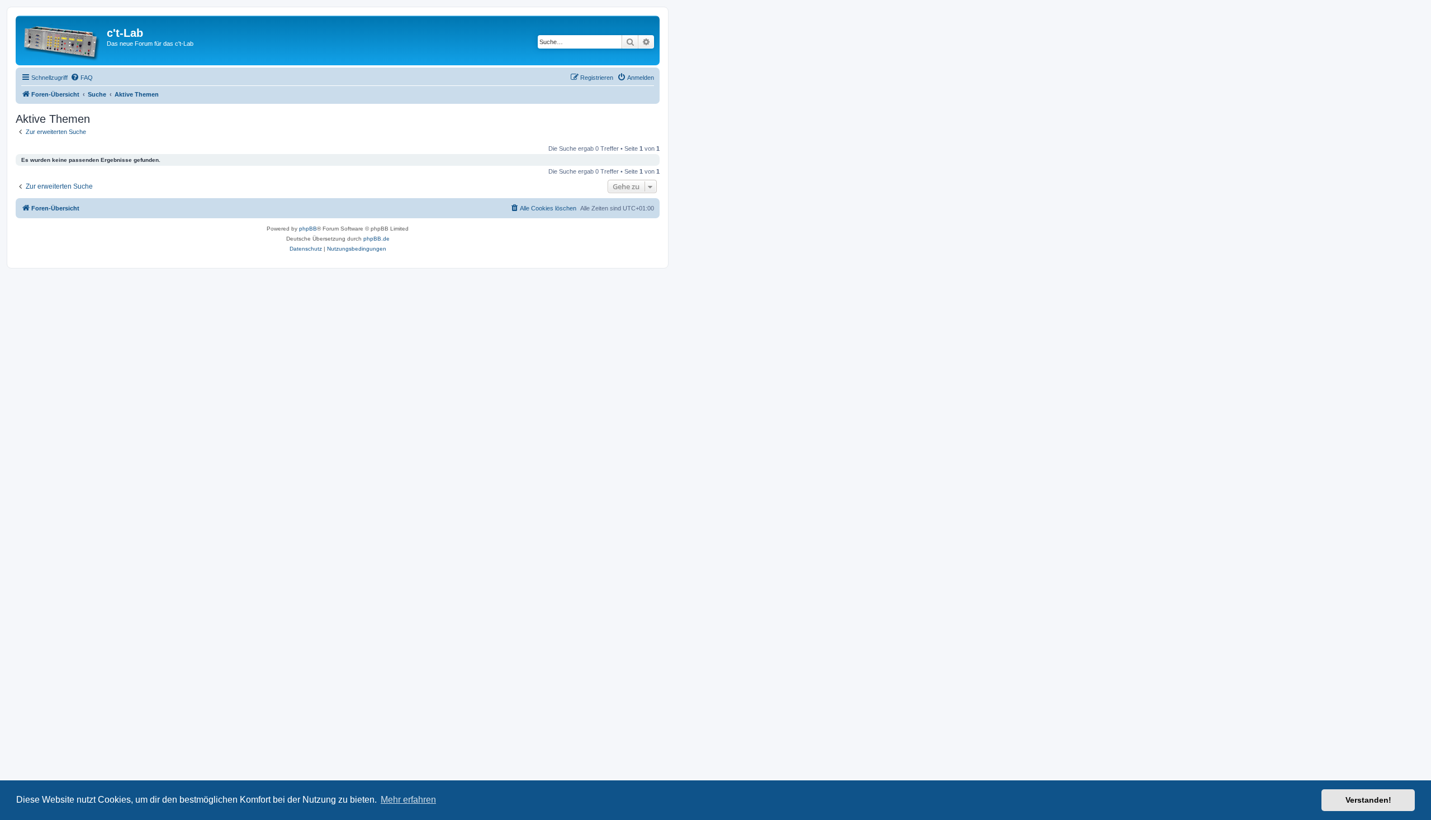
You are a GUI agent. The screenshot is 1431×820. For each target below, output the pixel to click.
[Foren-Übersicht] (62, 40)
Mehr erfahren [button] (408, 799)
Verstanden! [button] (1368, 799)
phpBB (308, 229)
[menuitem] (81, 77)
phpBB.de (376, 239)
